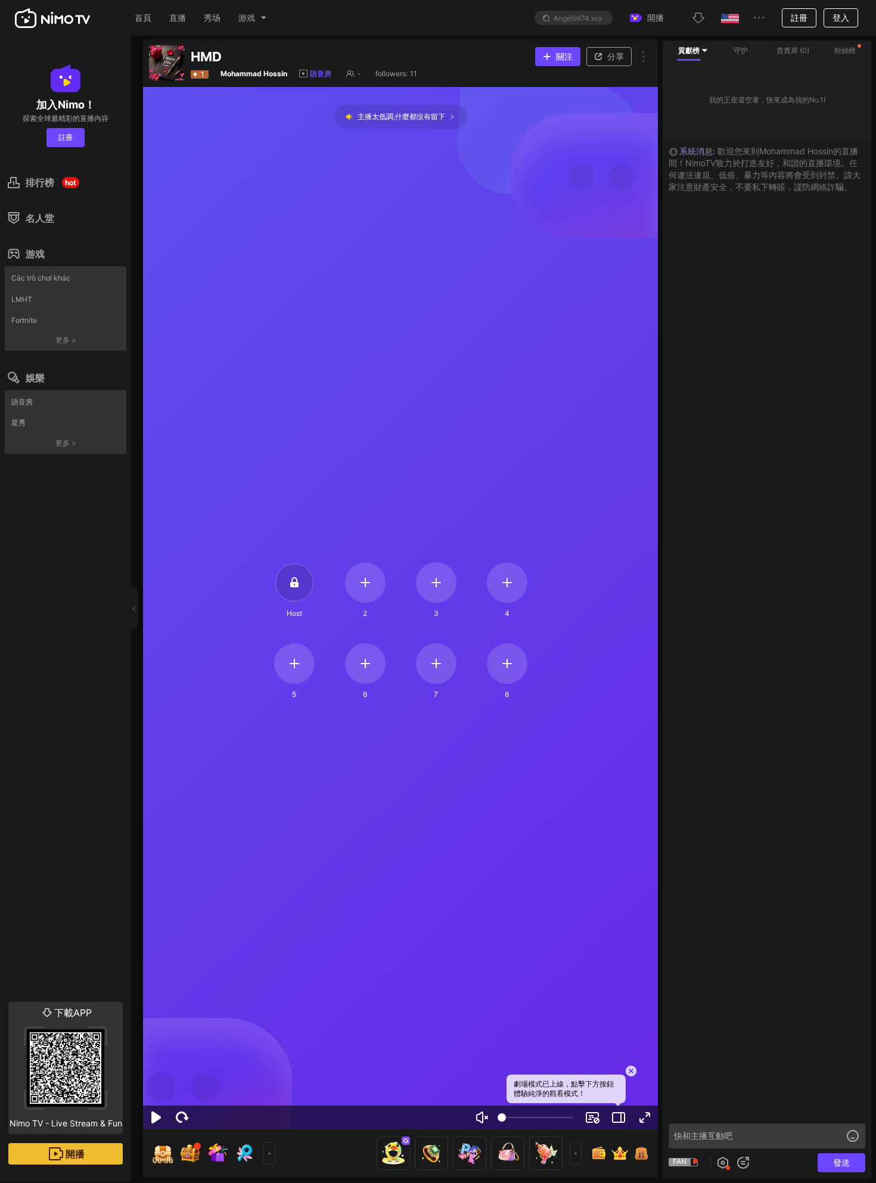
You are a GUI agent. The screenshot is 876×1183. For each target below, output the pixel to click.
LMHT (21, 299)
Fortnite (24, 320)
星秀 (18, 422)
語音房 (22, 401)
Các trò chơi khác (40, 277)
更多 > (65, 339)
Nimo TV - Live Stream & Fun (66, 1067)
